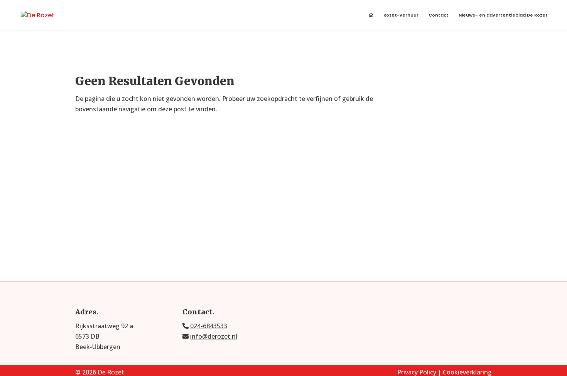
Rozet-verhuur (400, 15)
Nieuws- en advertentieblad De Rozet (503, 15)
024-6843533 (208, 326)
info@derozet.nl (213, 336)
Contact (439, 15)
